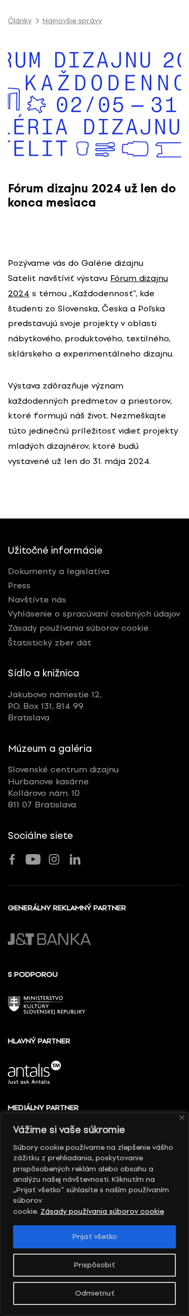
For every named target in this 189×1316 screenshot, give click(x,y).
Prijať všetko (94, 1236)
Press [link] (19, 585)
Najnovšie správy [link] (72, 21)
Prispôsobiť (94, 1264)
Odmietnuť (94, 1293)
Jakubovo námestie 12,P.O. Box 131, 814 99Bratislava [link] (55, 706)
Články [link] (20, 21)
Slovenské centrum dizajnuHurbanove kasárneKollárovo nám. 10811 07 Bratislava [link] (63, 787)
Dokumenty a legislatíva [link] (58, 571)
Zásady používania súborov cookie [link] (102, 1211)
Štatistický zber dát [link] (49, 643)
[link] (94, 103)
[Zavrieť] (182, 1117)
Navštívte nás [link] (37, 600)
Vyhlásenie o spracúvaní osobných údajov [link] (94, 614)
